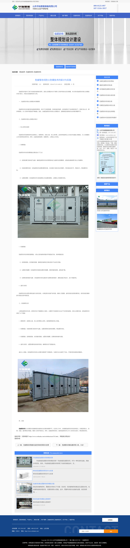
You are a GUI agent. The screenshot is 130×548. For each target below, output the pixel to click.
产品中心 (41, 15)
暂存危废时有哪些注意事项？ (42, 499)
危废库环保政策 (71, 66)
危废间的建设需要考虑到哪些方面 (43, 483)
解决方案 (53, 15)
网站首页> (22, 72)
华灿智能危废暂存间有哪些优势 (43, 457)
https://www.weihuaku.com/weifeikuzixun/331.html (43, 436)
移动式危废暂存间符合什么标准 (43, 470)
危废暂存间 (22, 428)
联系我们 (107, 1)
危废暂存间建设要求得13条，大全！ (73, 445)
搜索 (111, 531)
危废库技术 (88, 15)
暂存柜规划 (29, 15)
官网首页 (17, 15)
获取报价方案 (114, 1)
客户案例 (65, 15)
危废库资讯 (76, 15)
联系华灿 (112, 15)
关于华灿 (100, 15)
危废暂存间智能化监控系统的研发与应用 (36, 445)
